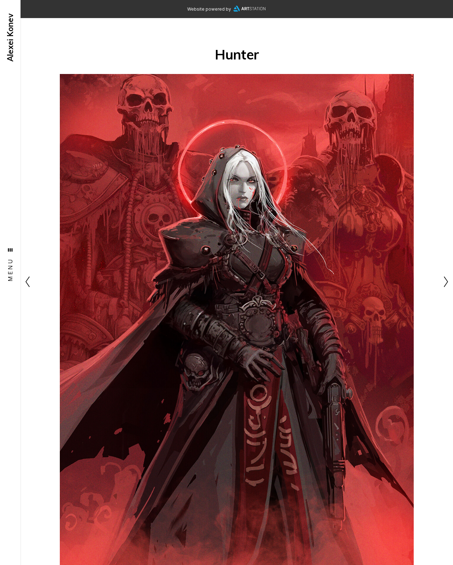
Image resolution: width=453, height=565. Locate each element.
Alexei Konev (10, 37)
